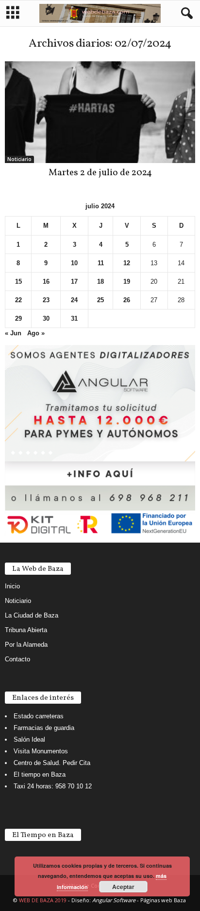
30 (46, 318)
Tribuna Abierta (26, 630)
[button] (185, 13)
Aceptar (123, 886)
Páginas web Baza (163, 900)
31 (74, 318)
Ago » (36, 333)
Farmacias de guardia (44, 727)
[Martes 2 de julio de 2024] (100, 112)
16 (46, 281)
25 (100, 300)
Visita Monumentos (41, 751)
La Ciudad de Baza (31, 615)
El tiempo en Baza (40, 774)
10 (74, 263)
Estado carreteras (39, 716)
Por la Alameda (26, 644)
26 (126, 300)
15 (18, 281)
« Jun (13, 333)
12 (126, 263)
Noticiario (19, 159)
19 (126, 281)
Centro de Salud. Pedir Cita (52, 762)
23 (46, 300)
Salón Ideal (29, 739)
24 (74, 300)
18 (100, 281)
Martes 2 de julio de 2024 (100, 172)
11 (101, 263)
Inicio (12, 586)
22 (18, 300)
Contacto (17, 659)
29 (18, 318)
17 (74, 281)
